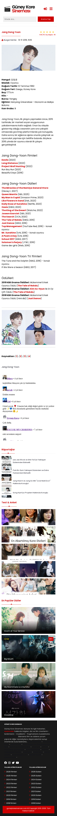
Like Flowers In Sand (13, 200)
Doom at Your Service (14, 631)
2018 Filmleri (11, 803)
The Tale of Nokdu (12, 219)
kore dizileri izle (34, 741)
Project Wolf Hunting (13, 166)
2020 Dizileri (36, 795)
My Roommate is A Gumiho (17, 687)
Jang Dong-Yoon (10, 366)
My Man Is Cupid (11, 197)
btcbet (45, 747)
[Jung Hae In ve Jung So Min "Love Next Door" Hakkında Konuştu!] (7, 482)
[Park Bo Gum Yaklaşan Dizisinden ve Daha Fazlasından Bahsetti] (7, 471)
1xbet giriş (27, 752)
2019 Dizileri (36, 799)
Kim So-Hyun (37, 288)
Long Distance (10, 163)
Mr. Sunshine (9, 232)
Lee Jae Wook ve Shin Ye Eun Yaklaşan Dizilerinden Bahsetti (29, 461)
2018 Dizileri (36, 803)
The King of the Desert (14, 210)
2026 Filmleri (11, 771)
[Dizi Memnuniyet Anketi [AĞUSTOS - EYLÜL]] (28, 586)
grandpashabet (33, 749)
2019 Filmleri (11, 799)
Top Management (12, 226)
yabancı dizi (16, 744)
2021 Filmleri (11, 791)
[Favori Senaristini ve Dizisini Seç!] (28, 517)
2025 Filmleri (11, 775)
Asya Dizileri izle (29, 744)
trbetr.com (38, 752)
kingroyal (36, 747)
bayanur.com (10, 757)
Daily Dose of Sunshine (14, 203)
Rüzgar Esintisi (10, 40)
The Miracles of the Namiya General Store (25, 187)
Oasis (5, 207)
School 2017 (8, 239)
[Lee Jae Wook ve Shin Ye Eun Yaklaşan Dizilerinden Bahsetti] (7, 460)
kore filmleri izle (11, 736)
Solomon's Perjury (12, 242)
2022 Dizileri (36, 787)
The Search (8, 216)
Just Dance (8, 223)
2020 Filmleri (11, 795)
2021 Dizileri (36, 791)
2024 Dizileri (36, 779)
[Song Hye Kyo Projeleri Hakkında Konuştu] (7, 492)
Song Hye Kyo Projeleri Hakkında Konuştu (30, 492)
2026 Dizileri (36, 771)
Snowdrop (8, 715)
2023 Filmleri (11, 783)
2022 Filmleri (11, 787)
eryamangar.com (20, 754)
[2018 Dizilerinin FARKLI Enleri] (28, 552)
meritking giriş (24, 747)
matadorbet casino (12, 752)
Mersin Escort (35, 754)
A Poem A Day (9, 235)
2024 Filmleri (11, 779)
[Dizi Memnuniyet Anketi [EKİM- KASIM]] (28, 569)
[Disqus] (28, 407)
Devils (5, 159)
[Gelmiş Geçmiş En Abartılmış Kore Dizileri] (28, 534)
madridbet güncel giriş (14, 749)
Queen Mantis (9, 194)
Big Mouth (8, 659)
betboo (45, 749)
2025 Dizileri (36, 775)
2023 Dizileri (36, 783)
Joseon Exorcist (10, 213)
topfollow (13, 747)
